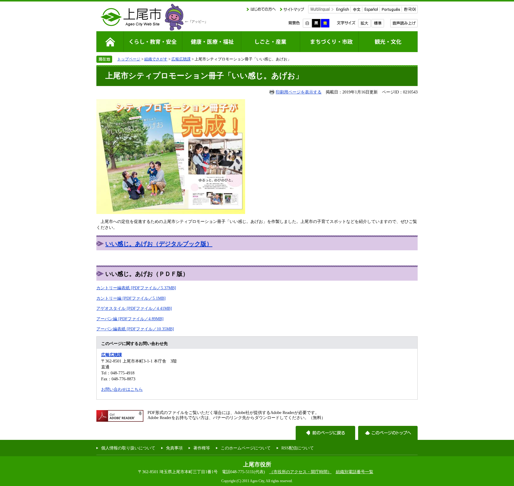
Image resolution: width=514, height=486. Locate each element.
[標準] (377, 23)
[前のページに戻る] (325, 433)
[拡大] (364, 23)
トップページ (128, 59)
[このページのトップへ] (388, 433)
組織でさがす (155, 59)
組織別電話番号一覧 (354, 471)
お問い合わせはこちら (122, 389)
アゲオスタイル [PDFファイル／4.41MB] (134, 308)
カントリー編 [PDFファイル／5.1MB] (131, 298)
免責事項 (174, 448)
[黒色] (316, 23)
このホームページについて (246, 448)
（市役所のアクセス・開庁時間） (300, 471)
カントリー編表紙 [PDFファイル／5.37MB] (136, 287)
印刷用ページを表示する (299, 92)
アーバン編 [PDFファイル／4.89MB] (130, 318)
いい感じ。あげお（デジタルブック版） (158, 243)
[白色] (307, 23)
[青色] (325, 23)
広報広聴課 (181, 59)
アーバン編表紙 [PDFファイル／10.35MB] (135, 328)
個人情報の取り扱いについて (128, 448)
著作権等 (201, 448)
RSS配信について (297, 448)
